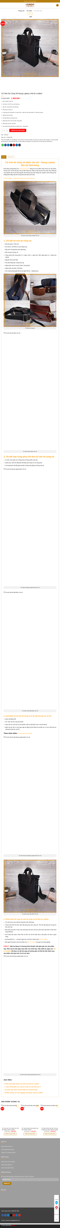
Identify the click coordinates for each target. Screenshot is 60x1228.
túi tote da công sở (46, 139)
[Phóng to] (3, 75)
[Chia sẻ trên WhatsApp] (2, 145)
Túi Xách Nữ (38, 11)
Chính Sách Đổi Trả (6, 1164)
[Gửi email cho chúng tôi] (11, 1215)
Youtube (56, 1199)
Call (56, 1219)
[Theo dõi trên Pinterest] (14, 1215)
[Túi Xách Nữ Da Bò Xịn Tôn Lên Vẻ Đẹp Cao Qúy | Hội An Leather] (50, 1115)
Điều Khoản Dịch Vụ (7, 1146)
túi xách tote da (42, 141)
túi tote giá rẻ (28, 141)
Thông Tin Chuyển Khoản (8, 1152)
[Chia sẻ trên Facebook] (5, 145)
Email (56, 1209)
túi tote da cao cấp (37, 139)
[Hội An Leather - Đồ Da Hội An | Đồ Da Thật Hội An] (30, 5)
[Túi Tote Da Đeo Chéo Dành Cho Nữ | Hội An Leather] (30, 1115)
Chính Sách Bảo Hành (7, 1168)
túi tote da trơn (4, 141)
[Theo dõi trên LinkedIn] (16, 1215)
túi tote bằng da (13, 139)
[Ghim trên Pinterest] (14, 145)
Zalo (56, 1204)
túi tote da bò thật (28, 139)
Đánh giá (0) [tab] (11, 157)
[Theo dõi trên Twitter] (8, 1215)
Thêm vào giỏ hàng (18, 130)
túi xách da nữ (35, 141)
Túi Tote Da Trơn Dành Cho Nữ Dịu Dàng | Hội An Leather (10, 1129)
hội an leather (7, 139)
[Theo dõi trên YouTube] (19, 1215)
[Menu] (2, 5)
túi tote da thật (54, 139)
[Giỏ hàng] (57, 5)
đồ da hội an (49, 141)
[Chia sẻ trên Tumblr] (19, 145)
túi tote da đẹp (21, 141)
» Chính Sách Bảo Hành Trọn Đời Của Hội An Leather (21, 1084)
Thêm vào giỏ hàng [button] (10, 1133)
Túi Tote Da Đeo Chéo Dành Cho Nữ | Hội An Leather (30, 1129)
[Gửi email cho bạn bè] (11, 145)
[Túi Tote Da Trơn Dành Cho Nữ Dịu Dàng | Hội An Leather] (10, 1115)
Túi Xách (29, 11)
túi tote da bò (21, 139)
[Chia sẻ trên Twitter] (8, 145)
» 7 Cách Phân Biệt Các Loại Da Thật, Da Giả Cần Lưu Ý (22, 1087)
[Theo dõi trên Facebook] (2, 1215)
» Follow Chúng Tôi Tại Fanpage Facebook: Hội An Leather (23, 1093)
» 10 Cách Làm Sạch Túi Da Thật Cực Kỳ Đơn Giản (20, 1090)
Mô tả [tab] (3, 157)
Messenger (56, 1214)
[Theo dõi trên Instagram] (5, 1215)
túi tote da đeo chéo (13, 141)
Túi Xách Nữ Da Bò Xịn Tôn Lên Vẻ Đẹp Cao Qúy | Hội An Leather (49, 1129)
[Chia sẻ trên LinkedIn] (16, 145)
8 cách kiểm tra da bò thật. (25, 733)
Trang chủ (21, 11)
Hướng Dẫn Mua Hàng (7, 1149)
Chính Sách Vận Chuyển (8, 1161)
